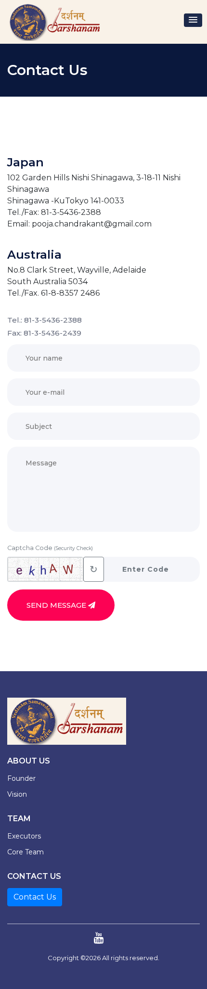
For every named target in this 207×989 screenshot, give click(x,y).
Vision (17, 794)
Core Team (25, 852)
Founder (21, 778)
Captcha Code (50, 547)
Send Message (57, 605)
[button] (193, 20)
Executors (24, 836)
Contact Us (34, 896)
